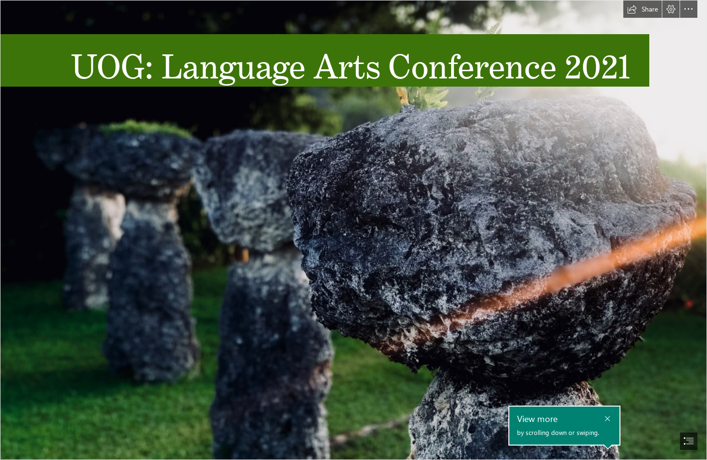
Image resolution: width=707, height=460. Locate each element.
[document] (353, 230)
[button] (642, 9)
